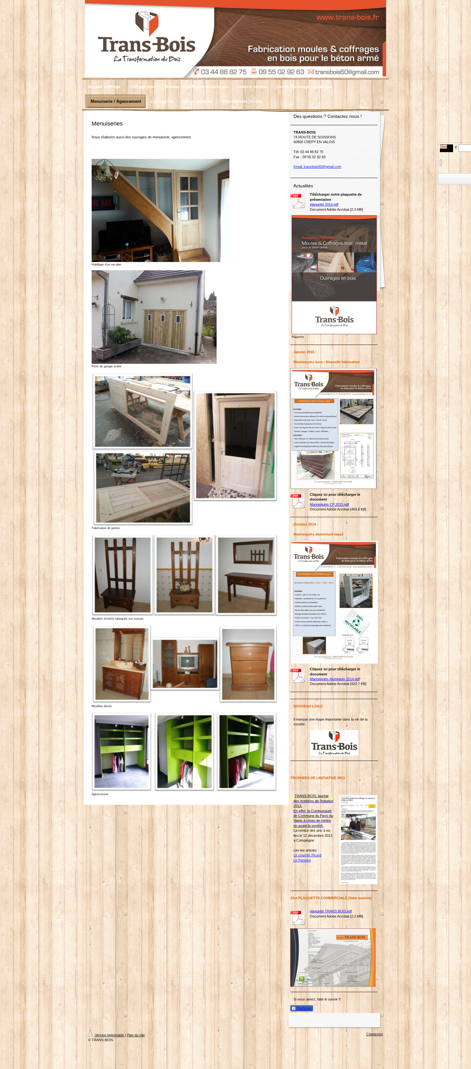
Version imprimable (109, 1035)
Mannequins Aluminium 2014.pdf (334, 679)
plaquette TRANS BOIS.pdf (331, 911)
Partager (304, 1008)
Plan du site (136, 1035)
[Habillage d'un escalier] (160, 210)
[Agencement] (184, 751)
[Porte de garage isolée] (154, 317)
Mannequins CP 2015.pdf (329, 504)
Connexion (374, 1034)
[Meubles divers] (184, 664)
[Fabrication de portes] (184, 449)
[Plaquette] (334, 274)
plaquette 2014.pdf (324, 204)
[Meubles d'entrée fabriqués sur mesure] (184, 575)
